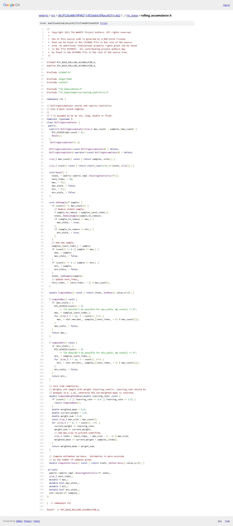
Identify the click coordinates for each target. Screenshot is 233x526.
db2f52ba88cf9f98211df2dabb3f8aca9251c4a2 (89, 15)
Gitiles (19, 521)
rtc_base (132, 15)
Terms (36, 521)
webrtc (44, 15)
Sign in (226, 5)
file (103, 23)
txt (220, 520)
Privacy (27, 521)
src (53, 15)
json (227, 520)
